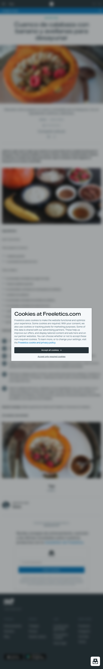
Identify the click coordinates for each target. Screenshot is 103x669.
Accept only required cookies (51, 356)
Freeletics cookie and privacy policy (36, 342)
